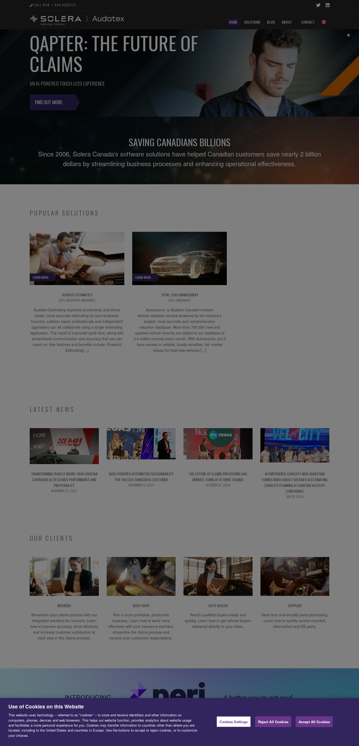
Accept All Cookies (314, 721)
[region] (179, 722)
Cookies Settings (233, 721)
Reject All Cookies (273, 721)
